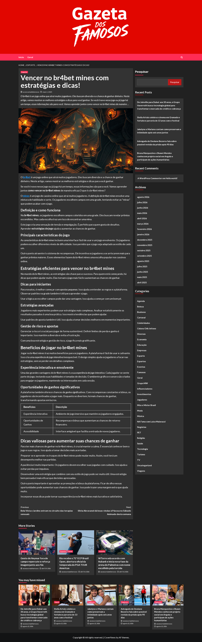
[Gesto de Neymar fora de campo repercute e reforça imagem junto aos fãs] (37, 542)
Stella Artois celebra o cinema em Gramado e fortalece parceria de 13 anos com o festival (158, 119)
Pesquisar (141, 71)
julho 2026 (142, 202)
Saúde (140, 443)
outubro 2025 (143, 250)
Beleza (140, 306)
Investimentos (144, 394)
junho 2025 (142, 272)
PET (139, 432)
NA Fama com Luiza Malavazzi (151, 421)
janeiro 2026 (143, 234)
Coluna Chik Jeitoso (146, 328)
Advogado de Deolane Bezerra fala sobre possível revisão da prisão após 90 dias (157, 143)
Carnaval (141, 317)
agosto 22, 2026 (28, 626)
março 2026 (142, 223)
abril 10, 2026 (123, 572)
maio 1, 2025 (47, 92)
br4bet (27, 177)
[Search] (181, 57)
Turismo (141, 454)
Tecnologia (142, 449)
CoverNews (110, 637)
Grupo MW (142, 383)
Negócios (141, 427)
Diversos (141, 334)
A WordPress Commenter (150, 178)
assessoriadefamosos (31, 92)
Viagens (141, 471)
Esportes (141, 361)
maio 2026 (142, 213)
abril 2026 (142, 218)
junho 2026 (142, 207)
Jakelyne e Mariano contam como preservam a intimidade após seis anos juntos (159, 131)
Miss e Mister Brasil (146, 405)
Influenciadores (144, 388)
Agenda (141, 301)
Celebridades (143, 323)
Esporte (24, 72)
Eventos (141, 367)
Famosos (141, 372)
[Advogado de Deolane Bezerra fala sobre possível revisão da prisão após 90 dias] (134, 595)
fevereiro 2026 (144, 229)
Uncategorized (144, 465)
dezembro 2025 (144, 240)
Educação (141, 345)
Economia (141, 339)
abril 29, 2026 (46, 568)
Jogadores (142, 399)
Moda (140, 410)
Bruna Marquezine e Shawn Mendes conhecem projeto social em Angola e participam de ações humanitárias (155, 156)
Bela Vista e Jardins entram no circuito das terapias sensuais (47, 510)
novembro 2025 (144, 245)
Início (21, 57)
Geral (30, 57)
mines (26, 195)
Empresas (141, 350)
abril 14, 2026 (84, 572)
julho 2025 (142, 266)
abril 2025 (142, 282)
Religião (141, 438)
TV (138, 460)
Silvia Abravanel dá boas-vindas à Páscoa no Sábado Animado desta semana (104, 510)
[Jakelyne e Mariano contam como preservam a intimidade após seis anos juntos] (101, 595)
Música (140, 416)
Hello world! (172, 178)
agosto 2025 (143, 261)
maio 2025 (142, 277)
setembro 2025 (144, 256)
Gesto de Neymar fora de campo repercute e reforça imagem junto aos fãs (35, 561)
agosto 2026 (143, 197)
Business (141, 312)
